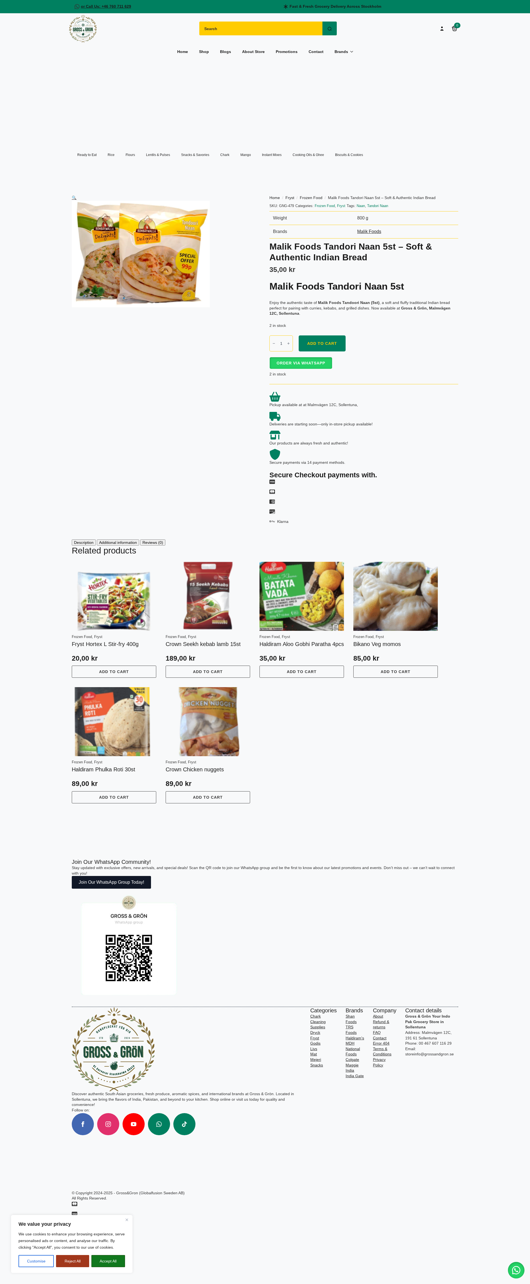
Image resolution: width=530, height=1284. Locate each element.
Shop (204, 51)
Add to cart (322, 343)
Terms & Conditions (382, 1052)
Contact (316, 51)
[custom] (159, 1124)
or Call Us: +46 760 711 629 (106, 6)
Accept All (108, 1261)
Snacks (316, 1065)
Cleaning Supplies (318, 1024)
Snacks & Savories (195, 155)
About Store (253, 51)
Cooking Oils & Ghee (308, 155)
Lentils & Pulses (158, 155)
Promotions (287, 51)
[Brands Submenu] (353, 51)
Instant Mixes (272, 155)
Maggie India (352, 1068)
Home (182, 51)
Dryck (315, 1032)
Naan (361, 206)
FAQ (377, 1032)
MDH (350, 1043)
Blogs (225, 51)
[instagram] (108, 1124)
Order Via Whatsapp (301, 363)
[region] (71, 1244)
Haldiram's (355, 1038)
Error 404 (381, 1043)
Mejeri (315, 1059)
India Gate (355, 1076)
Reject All (73, 1261)
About (378, 1016)
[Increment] (288, 343)
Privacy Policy (379, 1062)
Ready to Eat (87, 155)
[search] (329, 29)
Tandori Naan (377, 206)
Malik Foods (369, 231)
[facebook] (83, 1124)
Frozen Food (311, 197)
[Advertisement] (265, 100)
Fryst (289, 197)
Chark (224, 155)
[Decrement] (274, 343)
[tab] (84, 542)
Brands (341, 51)
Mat (313, 1054)
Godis (315, 1043)
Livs (313, 1049)
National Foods (353, 1052)
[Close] (126, 1219)
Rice (111, 155)
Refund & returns (381, 1024)
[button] (74, 197)
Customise (36, 1261)
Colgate (352, 1059)
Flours (130, 155)
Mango (245, 155)
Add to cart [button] (114, 671)
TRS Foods (351, 1030)
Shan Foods (351, 1019)
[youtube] (134, 1124)
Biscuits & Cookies (349, 155)
